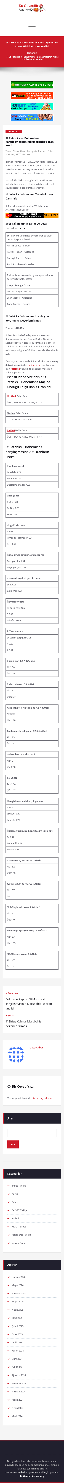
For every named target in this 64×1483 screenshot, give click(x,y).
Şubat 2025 (17, 1326)
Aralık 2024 (17, 1342)
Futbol (41, 151)
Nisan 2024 (17, 1408)
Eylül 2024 (17, 1367)
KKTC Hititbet (23, 154)
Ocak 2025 (17, 1334)
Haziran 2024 (18, 1391)
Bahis (14, 1202)
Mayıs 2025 (17, 1301)
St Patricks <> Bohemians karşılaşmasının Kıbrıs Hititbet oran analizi (33, 58)
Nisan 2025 (17, 1309)
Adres (15, 1193)
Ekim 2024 (17, 1358)
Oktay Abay (19, 151)
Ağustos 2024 (19, 1375)
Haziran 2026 (18, 1277)
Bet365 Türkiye (19, 1210)
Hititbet (10, 154)
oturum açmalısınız (42, 1098)
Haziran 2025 (18, 1293)
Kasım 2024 (18, 1350)
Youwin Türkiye (20, 1243)
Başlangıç (32, 52)
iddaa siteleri (35, 365)
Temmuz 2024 (19, 1383)
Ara (10, 1118)
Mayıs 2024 (17, 1399)
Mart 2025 (17, 1317)
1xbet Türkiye (19, 1185)
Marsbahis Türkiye (21, 1234)
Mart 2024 (17, 1416)
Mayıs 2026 (17, 1285)
